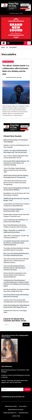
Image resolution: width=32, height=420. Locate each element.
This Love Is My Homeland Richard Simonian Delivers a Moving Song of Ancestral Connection (14, 267)
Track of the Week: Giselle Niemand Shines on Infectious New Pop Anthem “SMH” (15, 170)
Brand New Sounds (8, 61)
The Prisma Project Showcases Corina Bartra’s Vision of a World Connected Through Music (15, 182)
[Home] (3, 43)
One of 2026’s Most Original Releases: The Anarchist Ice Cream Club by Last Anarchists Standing (16, 163)
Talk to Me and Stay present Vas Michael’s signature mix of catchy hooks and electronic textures (16, 260)
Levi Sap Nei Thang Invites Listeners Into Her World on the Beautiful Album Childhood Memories (16, 242)
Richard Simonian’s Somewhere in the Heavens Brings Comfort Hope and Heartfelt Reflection (15, 275)
